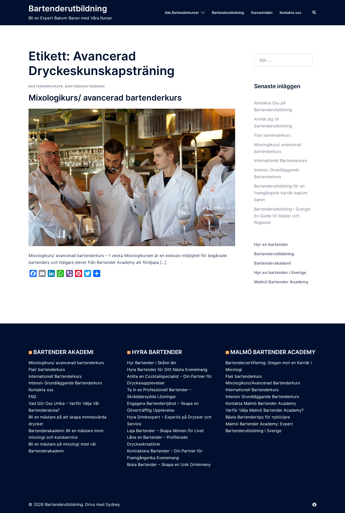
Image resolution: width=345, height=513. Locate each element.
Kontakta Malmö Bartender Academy (261, 403)
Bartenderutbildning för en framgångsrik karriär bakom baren (280, 192)
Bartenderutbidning (228, 12)
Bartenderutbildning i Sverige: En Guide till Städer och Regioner (282, 215)
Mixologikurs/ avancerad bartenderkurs (105, 98)
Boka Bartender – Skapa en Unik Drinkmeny (169, 464)
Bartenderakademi (272, 263)
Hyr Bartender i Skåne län (151, 362)
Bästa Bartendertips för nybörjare (258, 416)
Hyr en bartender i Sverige (280, 272)
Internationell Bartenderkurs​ (280, 160)
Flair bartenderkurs (272, 135)
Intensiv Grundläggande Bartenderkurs (65, 382)
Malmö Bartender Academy (281, 281)
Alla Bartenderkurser (182, 12)
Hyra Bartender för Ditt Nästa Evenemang (167, 369)
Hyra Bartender (157, 352)
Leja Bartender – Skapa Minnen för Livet (165, 430)
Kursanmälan (262, 12)
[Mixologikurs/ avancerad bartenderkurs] (132, 176)
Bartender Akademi (63, 352)
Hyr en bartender (271, 244)
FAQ (32, 396)
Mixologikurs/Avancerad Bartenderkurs (263, 382)
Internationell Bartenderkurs (252, 389)
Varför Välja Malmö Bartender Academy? (265, 410)
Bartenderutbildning (68, 8)
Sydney (113, 504)
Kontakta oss (290, 12)
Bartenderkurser (46, 86)
